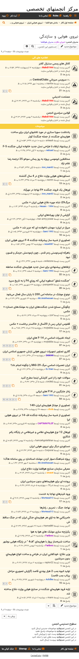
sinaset (49, 473)
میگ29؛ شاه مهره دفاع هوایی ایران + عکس (46, 202)
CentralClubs (36, 655)
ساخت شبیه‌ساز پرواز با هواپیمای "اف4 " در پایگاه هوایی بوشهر (36, 541)
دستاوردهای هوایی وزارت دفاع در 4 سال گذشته (44, 176)
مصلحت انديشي (61, 97)
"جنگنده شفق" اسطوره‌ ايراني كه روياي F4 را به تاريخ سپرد (39, 281)
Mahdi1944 (47, 67)
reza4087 (48, 244)
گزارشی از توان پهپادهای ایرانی (54, 215)
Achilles (49, 579)
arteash (49, 140)
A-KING (49, 382)
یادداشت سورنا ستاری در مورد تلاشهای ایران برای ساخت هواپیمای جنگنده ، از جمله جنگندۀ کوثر (40, 134)
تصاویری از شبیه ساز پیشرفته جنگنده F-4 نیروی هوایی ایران (37, 240)
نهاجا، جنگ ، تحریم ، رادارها (55, 508)
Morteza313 (47, 498)
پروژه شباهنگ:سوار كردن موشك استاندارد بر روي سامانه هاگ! (36, 459)
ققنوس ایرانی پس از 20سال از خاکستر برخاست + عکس (40, 324)
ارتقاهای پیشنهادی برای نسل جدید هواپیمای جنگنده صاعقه (38, 267)
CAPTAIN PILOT (45, 423)
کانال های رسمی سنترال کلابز (54, 63)
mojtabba (48, 328)
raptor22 (49, 562)
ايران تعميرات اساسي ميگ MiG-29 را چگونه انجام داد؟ (40, 365)
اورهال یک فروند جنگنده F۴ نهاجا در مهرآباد (46, 190)
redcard (49, 150)
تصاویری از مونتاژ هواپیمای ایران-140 (50, 405)
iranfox (49, 83)
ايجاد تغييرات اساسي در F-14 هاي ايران (48, 338)
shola (50, 409)
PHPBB (45, 655)
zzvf (51, 315)
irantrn (50, 180)
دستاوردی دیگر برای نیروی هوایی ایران (50, 446)
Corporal (49, 450)
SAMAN (49, 355)
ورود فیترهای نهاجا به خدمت (54, 494)
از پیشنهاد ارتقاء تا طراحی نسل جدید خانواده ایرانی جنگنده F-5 (36, 146)
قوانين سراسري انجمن (58, 113)
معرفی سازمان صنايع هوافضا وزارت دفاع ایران (45, 469)
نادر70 (50, 485)
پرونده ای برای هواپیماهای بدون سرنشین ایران (45, 481)
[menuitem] (67, 16)
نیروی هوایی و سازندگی (59, 36)
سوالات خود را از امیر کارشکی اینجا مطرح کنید (45, 378)
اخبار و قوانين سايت (49, 71)
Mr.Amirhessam (45, 298)
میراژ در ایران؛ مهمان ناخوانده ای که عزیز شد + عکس (41, 228)
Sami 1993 (48, 231)
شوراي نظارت (59, 42)
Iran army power (45, 219)
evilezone (48, 261)
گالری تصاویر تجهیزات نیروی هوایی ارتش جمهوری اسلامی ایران (36, 351)
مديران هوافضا (47, 42)
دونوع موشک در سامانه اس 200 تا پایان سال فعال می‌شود (38, 294)
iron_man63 (47, 167)
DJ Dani (49, 369)
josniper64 (48, 284)
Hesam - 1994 (46, 206)
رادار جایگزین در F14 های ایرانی (53, 391)
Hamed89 (48, 526)
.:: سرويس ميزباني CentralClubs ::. (49, 80)
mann (50, 597)
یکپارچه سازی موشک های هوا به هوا (50, 532)
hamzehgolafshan (44, 440)
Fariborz (49, 535)
